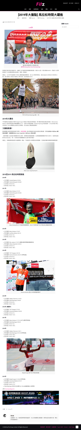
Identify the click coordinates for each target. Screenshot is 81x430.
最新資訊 (24, 18)
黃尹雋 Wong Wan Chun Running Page (30, 67)
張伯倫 (5, 22)
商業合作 (77, 3)
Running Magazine (9, 389)
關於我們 (48, 427)
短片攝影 (71, 3)
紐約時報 (23, 131)
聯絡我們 (65, 3)
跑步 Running (41, 18)
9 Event (66, 427)
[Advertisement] (69, 49)
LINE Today (71, 427)
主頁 (18, 18)
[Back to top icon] (77, 427)
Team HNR (60, 427)
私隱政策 (54, 427)
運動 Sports (32, 18)
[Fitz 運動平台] (40, 3)
